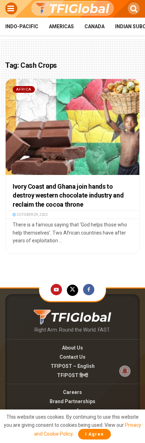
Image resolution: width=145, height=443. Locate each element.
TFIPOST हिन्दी (72, 375)
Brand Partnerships (72, 401)
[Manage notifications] (125, 371)
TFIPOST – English (73, 366)
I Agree (94, 434)
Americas (61, 26)
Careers (72, 392)
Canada (94, 26)
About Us (72, 348)
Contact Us (72, 357)
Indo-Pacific (21, 26)
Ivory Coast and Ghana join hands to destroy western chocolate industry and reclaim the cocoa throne (68, 195)
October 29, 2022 (32, 215)
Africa (23, 89)
